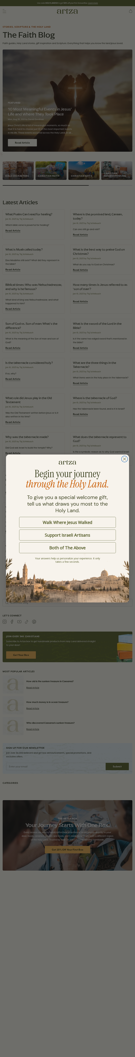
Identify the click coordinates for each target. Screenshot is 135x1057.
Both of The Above (67, 548)
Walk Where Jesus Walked (67, 522)
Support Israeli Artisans (67, 535)
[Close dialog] (124, 459)
